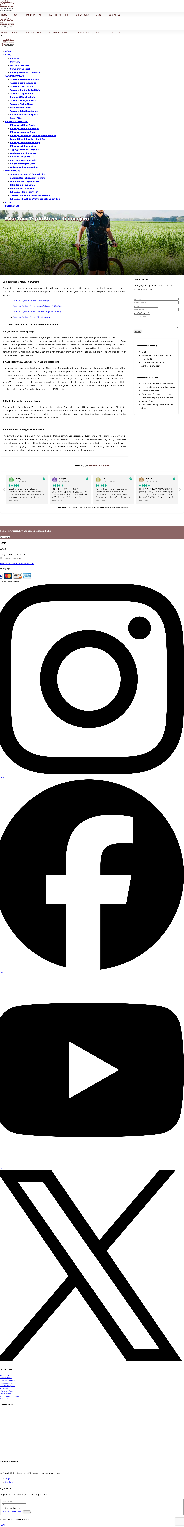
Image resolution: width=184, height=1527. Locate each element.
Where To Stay (5, 1394)
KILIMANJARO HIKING (58, 15)
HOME (4, 15)
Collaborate (4, 1399)
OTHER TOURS (82, 15)
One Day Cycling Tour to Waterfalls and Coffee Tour (38, 306)
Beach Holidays (6, 1378)
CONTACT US (114, 15)
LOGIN (3, 1525)
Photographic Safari (7, 1383)
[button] (180, 490)
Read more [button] (13, 500)
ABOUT (15, 15)
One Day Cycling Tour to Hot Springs (31, 301)
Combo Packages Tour (8, 1380)
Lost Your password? (12, 1512)
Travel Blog (4, 1388)
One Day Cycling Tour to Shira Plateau (31, 317)
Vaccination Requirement (9, 1396)
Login (8, 1479)
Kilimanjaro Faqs (6, 1391)
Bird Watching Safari (7, 1386)
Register (9, 1482)
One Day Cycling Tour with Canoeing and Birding (37, 312)
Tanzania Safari (5, 1375)
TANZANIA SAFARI (34, 15)
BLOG (98, 15)
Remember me (12, 1508)
